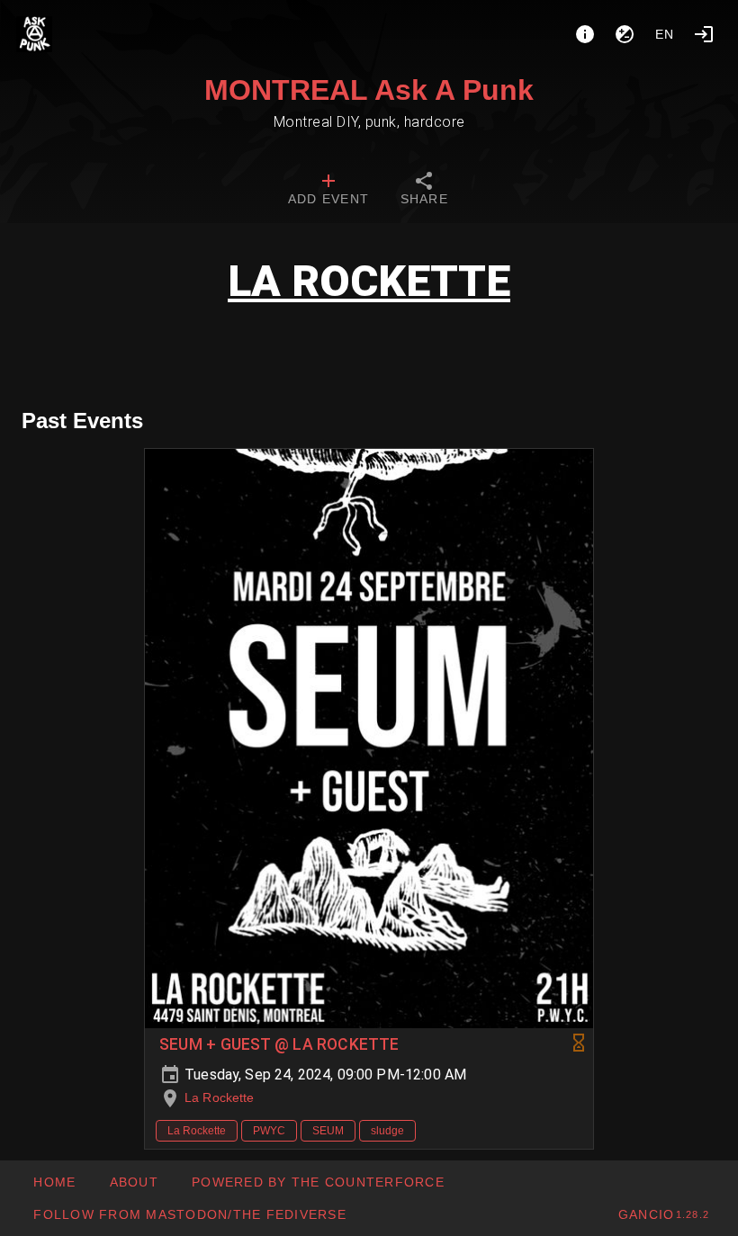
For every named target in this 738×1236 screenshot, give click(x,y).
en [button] (665, 34)
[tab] (328, 190)
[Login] (704, 34)
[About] (585, 34)
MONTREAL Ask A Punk (369, 90)
